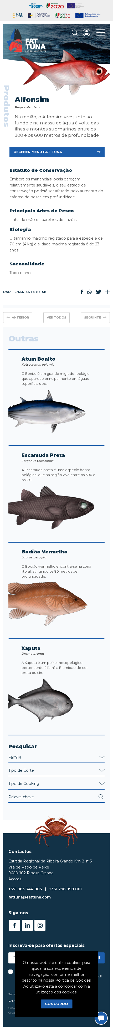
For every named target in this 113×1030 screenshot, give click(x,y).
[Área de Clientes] (86, 33)
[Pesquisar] (75, 33)
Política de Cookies (73, 980)
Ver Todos (56, 317)
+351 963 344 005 (25, 889)
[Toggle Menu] (100, 32)
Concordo (56, 1004)
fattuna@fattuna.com (29, 897)
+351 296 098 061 (65, 889)
